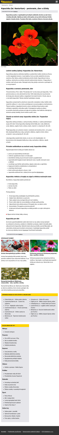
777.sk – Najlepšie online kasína (14, 305)
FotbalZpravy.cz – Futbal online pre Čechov (43, 303)
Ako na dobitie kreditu (11, 340)
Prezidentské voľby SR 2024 (13, 373)
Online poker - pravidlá (11, 411)
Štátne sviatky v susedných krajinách (15, 389)
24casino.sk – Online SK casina (40, 299)
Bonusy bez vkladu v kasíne (12, 416)
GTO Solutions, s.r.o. (47, 431)
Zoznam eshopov (10, 332)
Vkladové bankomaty (11, 343)
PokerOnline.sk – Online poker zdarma (16, 299)
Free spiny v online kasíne (12, 418)
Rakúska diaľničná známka (12, 354)
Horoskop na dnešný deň (12, 382)
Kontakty (3, 431)
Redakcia (15, 11)
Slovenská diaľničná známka (13, 356)
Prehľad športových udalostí (13, 402)
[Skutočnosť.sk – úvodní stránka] (6, 2)
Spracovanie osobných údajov (31, 431)
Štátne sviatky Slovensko (12, 387)
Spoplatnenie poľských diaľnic (13, 358)
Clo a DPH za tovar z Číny (12, 338)
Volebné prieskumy (10, 345)
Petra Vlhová (8, 396)
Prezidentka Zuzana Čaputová (13, 376)
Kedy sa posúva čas (10, 384)
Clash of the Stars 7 (10, 405)
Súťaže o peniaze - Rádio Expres (14, 367)
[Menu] (57, 2)
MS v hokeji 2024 (9, 398)
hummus (25, 230)
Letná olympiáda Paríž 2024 (13, 400)
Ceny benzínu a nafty (11, 351)
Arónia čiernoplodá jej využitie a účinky (13, 253)
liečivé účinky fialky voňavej (20, 214)
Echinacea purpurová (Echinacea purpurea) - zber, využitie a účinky (44, 254)
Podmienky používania (14, 431)
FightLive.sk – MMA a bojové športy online (43, 301)
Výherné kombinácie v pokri (12, 413)
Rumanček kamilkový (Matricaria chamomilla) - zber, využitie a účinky (12, 282)
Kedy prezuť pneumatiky (11, 361)
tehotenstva (40, 172)
